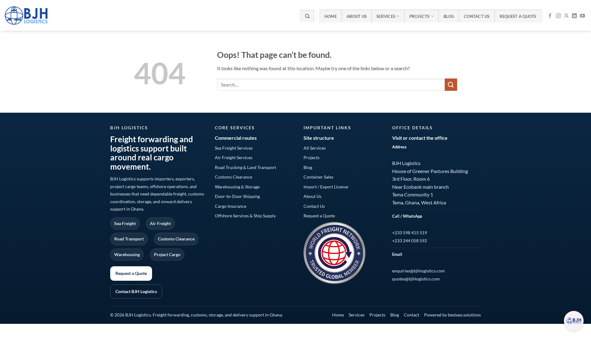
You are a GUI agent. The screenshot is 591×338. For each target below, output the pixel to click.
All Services (315, 148)
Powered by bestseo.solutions (452, 314)
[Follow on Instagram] (558, 16)
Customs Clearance (233, 176)
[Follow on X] (566, 16)
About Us (357, 16)
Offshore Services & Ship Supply (245, 215)
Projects (419, 16)
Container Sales (318, 176)
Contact (411, 314)
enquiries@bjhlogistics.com (418, 270)
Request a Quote (518, 16)
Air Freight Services (233, 157)
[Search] (307, 16)
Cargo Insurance (230, 206)
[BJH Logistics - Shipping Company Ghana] (46, 15)
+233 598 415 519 (409, 232)
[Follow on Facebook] (550, 16)
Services (385, 16)
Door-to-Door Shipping (237, 196)
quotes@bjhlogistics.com (416, 278)
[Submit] (451, 84)
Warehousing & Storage (237, 186)
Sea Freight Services (234, 148)
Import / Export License (326, 186)
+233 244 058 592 (409, 240)
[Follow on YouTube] (582, 16)
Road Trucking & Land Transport (245, 167)
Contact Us (477, 16)
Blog (449, 16)
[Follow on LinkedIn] (574, 16)
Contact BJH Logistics (136, 291)
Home (330, 16)
